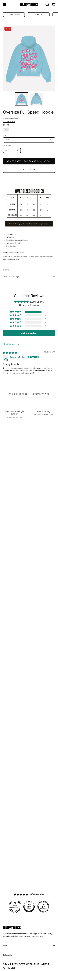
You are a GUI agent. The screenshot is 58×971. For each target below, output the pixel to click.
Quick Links (7, 955)
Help (5, 945)
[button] (47, 4)
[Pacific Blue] (6, 129)
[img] (10, 352)
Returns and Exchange (11, 277)
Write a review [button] (29, 333)
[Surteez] (29, 4)
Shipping (6, 270)
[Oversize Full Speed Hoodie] (21, 99)
